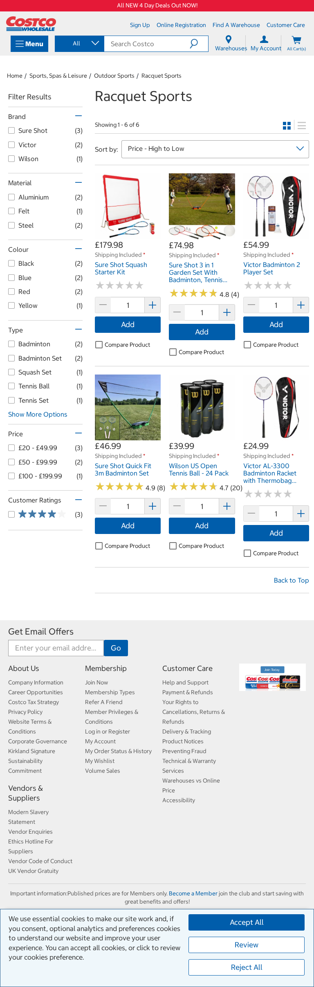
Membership (106, 668)
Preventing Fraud (184, 751)
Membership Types (110, 692)
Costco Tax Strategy (33, 702)
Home (14, 75)
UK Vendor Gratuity (33, 871)
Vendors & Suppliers (25, 793)
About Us (23, 668)
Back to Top (291, 580)
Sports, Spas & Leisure (58, 75)
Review (246, 944)
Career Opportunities (35, 692)
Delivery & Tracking (186, 731)
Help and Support (185, 682)
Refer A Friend (104, 702)
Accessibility (178, 800)
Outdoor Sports (114, 75)
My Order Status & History (118, 751)
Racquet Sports (161, 75)
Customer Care (187, 668)
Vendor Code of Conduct (40, 861)
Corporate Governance (37, 741)
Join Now (96, 682)
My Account (100, 741)
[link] (128, 235)
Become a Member (193, 893)
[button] (199, 44)
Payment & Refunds (187, 692)
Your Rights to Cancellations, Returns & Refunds (193, 711)
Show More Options (37, 414)
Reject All (246, 967)
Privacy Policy (25, 712)
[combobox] (79, 43)
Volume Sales (102, 770)
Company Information (35, 682)
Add (128, 324)
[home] (31, 23)
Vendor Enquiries (30, 831)
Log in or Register (107, 731)
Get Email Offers (41, 631)
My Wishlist (99, 761)
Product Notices (183, 741)
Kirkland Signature (31, 751)
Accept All (247, 922)
